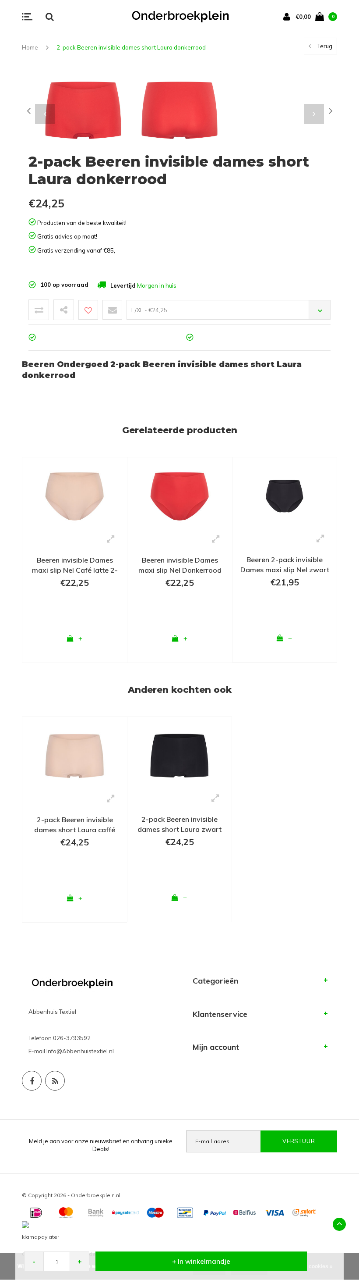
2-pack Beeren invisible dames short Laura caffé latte (74, 825)
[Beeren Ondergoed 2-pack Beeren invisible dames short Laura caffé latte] (74, 755)
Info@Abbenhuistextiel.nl (80, 1051)
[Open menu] (27, 16)
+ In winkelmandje (201, 1261)
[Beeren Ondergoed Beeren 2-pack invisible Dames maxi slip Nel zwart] (284, 495)
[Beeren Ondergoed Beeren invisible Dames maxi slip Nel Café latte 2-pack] (74, 495)
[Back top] (339, 1224)
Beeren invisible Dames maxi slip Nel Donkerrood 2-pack (180, 565)
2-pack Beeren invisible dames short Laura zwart (179, 824)
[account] (288, 16)
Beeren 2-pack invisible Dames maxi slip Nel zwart (284, 564)
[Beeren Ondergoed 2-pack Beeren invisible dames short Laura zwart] (179, 755)
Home (30, 47)
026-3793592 (72, 1037)
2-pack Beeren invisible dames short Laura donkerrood (131, 47)
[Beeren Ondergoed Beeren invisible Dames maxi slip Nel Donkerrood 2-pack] (179, 495)
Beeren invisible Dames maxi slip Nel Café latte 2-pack (75, 565)
